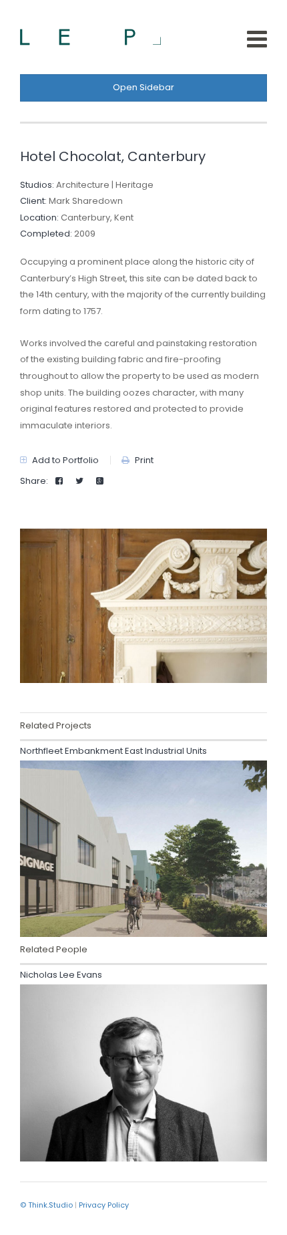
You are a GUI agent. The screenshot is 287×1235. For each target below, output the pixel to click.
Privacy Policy (104, 1205)
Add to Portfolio (64, 460)
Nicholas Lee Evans (61, 974)
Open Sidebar (143, 87)
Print (143, 460)
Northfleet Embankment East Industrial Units (113, 750)
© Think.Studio (46, 1205)
